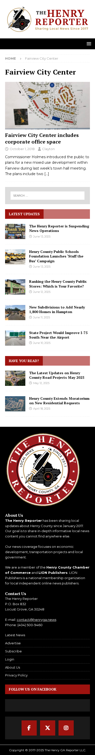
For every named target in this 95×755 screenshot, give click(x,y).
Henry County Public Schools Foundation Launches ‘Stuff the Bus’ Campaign (56, 256)
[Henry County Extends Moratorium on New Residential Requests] (15, 403)
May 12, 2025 (41, 383)
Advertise (13, 643)
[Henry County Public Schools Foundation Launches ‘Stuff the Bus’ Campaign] (15, 257)
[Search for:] (47, 195)
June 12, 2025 (41, 292)
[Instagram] (66, 728)
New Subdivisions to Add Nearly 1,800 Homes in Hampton (57, 309)
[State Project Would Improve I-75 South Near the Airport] (15, 338)
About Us (12, 667)
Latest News (15, 635)
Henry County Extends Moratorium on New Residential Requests (59, 400)
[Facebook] (29, 728)
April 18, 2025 (41, 408)
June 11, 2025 (41, 317)
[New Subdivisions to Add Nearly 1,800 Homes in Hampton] (15, 312)
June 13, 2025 (41, 236)
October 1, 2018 (22, 149)
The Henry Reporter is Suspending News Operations (59, 228)
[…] (46, 174)
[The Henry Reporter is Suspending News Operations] (15, 231)
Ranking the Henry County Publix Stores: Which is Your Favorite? (58, 283)
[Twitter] (47, 728)
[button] (88, 44)
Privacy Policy (16, 675)
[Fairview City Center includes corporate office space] (47, 105)
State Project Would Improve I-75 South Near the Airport (58, 335)
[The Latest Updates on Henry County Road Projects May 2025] (15, 378)
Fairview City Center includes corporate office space (42, 138)
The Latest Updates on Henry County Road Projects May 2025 (56, 375)
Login (9, 659)
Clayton (48, 149)
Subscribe (13, 651)
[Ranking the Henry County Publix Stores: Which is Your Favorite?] (15, 286)
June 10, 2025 (41, 343)
